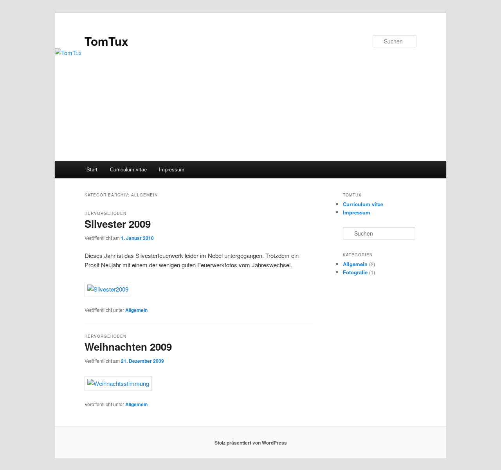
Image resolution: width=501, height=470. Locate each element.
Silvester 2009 (118, 223)
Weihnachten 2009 (128, 346)
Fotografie (355, 272)
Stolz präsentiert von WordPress (250, 442)
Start (92, 169)
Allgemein (136, 309)
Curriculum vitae (128, 169)
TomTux (106, 40)
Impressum (171, 169)
